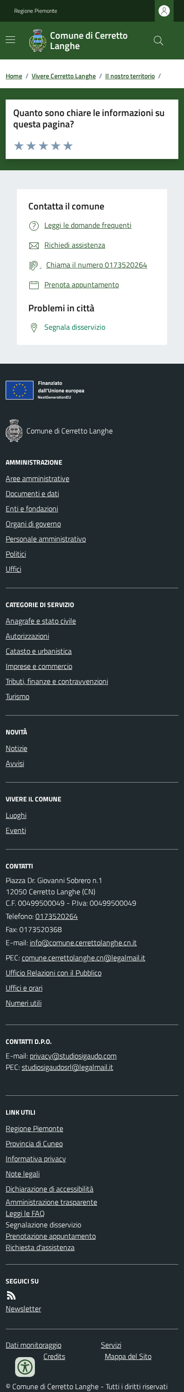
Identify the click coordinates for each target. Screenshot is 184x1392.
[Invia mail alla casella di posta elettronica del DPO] (73, 1055)
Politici (16, 553)
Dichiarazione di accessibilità (49, 1188)
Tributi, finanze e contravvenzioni (57, 681)
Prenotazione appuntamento (51, 1236)
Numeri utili (24, 1003)
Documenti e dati (32, 493)
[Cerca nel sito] (155, 40)
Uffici (13, 569)
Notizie (16, 748)
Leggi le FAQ (25, 1213)
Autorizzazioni (27, 636)
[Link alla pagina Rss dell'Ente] (11, 1295)
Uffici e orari (24, 987)
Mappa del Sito (128, 1356)
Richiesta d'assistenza (40, 1247)
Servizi (111, 1344)
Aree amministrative (37, 478)
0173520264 (56, 916)
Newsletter (23, 1308)
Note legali (23, 1173)
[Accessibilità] (25, 1367)
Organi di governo (33, 523)
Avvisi (15, 763)
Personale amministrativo (46, 538)
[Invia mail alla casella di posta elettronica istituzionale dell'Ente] (83, 942)
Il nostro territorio (130, 76)
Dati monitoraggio (33, 1344)
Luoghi (16, 815)
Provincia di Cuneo (34, 1143)
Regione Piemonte (35, 11)
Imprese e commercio (39, 666)
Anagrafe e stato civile (41, 620)
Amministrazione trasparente (51, 1202)
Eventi (16, 830)
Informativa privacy (36, 1158)
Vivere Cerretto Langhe (64, 76)
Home (14, 76)
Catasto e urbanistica (39, 651)
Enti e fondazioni (32, 508)
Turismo (17, 696)
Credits (54, 1356)
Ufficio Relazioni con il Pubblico (53, 972)
